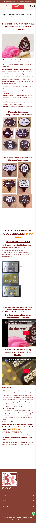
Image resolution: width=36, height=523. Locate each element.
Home (3, 12)
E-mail (6, 445)
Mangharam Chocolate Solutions (18, 517)
